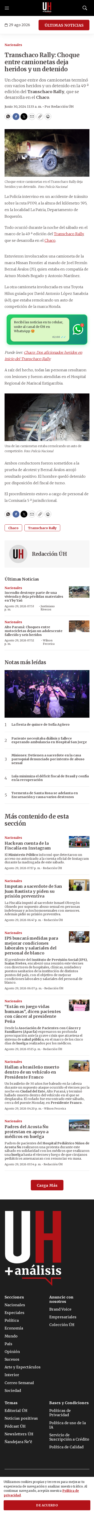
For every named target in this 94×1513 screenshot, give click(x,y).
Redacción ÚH (49, 554)
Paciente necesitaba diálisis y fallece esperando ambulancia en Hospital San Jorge (49, 740)
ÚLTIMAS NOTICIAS (64, 25)
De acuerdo (47, 1505)
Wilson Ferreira (49, 642)
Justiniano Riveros (48, 608)
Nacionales (13, 45)
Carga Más (47, 1185)
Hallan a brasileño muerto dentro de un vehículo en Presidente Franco (32, 1071)
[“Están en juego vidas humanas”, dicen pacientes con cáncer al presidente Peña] (79, 1005)
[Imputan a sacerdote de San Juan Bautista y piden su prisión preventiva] (79, 885)
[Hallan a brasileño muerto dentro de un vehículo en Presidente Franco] (79, 1066)
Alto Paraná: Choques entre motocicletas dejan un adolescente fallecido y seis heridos (34, 631)
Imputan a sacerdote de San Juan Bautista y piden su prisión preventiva (33, 891)
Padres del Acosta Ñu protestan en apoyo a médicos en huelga (26, 1131)
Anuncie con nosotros (61, 1299)
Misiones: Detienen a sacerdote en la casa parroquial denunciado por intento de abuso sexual (47, 759)
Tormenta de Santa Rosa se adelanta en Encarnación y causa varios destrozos (44, 795)
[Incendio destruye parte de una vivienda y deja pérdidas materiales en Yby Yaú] (79, 592)
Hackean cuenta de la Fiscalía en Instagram (28, 846)
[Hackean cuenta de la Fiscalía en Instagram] (79, 842)
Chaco (49, 240)
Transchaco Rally (69, 234)
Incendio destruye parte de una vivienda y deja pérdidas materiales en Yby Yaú (34, 596)
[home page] (47, 8)
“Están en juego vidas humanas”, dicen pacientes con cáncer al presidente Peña (33, 1014)
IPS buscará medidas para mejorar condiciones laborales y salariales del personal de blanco (31, 946)
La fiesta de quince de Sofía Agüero (40, 725)
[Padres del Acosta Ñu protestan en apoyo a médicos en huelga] (79, 1125)
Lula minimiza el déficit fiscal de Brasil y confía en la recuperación (50, 778)
